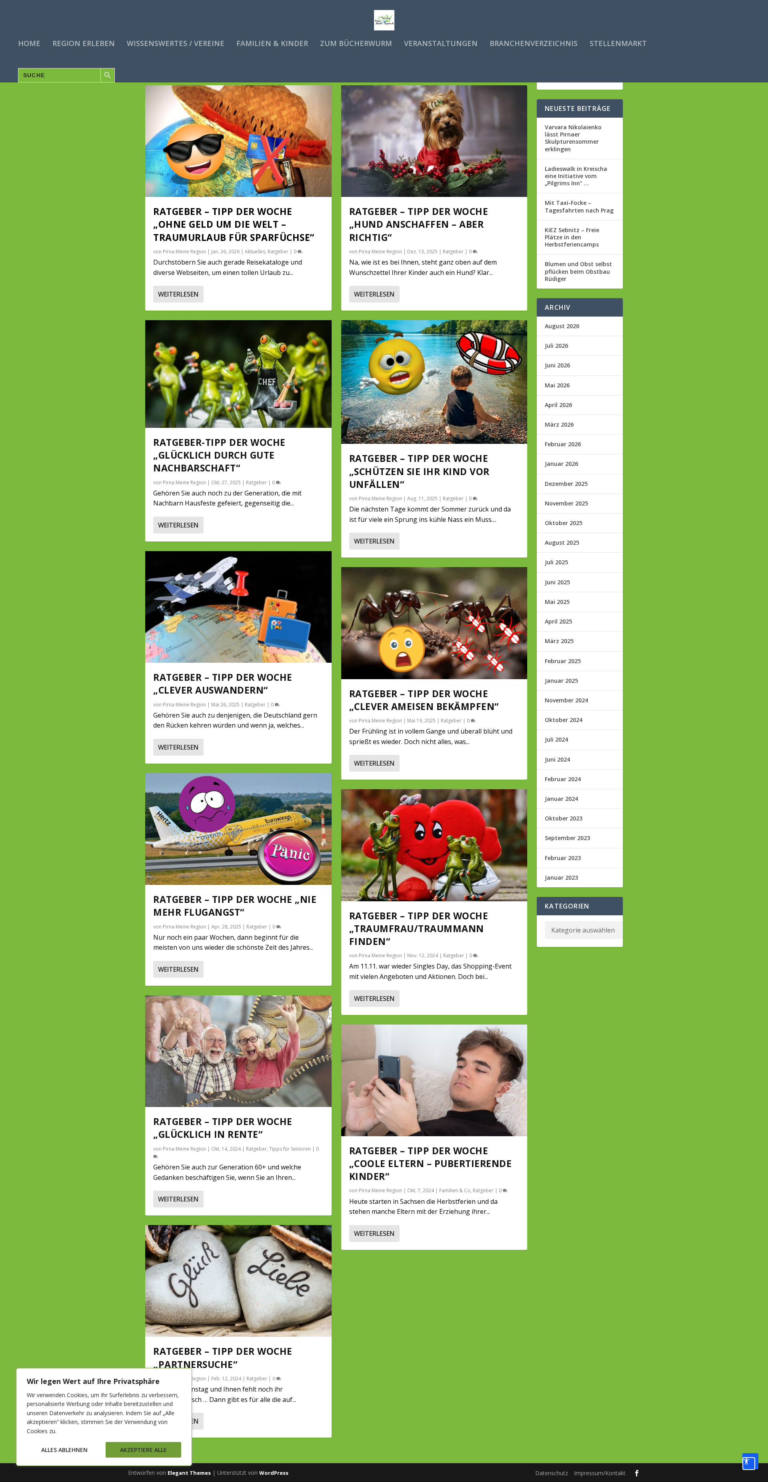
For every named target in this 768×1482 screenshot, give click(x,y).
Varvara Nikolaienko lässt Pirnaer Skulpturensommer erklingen (573, 138)
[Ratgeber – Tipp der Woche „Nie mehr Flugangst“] (238, 829)
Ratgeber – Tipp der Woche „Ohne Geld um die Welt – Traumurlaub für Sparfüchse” (233, 224)
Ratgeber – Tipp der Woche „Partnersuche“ (222, 1357)
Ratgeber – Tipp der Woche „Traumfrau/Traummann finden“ (418, 928)
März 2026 (559, 424)
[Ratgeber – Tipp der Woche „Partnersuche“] (238, 1281)
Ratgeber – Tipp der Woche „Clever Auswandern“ (222, 683)
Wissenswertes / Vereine (175, 44)
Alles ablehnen (64, 1450)
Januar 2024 (561, 798)
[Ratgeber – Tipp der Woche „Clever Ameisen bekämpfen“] (434, 623)
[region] (104, 1417)
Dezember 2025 (566, 483)
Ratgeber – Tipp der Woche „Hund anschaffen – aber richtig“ (418, 224)
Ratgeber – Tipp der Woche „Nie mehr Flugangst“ (234, 905)
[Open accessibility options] (750, 1461)
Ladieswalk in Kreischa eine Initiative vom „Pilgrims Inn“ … (576, 176)
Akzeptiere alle (143, 1450)
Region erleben (83, 44)
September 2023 (567, 838)
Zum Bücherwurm (356, 44)
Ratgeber (278, 251)
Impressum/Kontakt (600, 1473)
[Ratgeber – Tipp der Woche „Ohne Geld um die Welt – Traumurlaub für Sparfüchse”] (238, 141)
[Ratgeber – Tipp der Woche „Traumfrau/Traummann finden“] (434, 845)
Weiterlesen (178, 294)
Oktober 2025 (563, 523)
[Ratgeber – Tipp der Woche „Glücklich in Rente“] (238, 1051)
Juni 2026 (557, 365)
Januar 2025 (561, 680)
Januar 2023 (561, 877)
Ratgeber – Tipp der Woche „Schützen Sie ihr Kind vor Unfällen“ (419, 471)
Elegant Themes (189, 1472)
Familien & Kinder (272, 44)
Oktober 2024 (563, 720)
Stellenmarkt (618, 44)
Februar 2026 (563, 444)
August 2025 (562, 542)
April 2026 (558, 405)
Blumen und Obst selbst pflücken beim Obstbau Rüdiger (578, 271)
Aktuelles (255, 251)
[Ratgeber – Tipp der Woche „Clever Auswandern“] (238, 607)
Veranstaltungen (441, 44)
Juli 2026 (556, 345)
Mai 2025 (557, 602)
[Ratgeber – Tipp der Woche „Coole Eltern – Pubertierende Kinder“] (434, 1080)
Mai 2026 (557, 385)
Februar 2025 (563, 661)
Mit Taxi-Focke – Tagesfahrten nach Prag (579, 206)
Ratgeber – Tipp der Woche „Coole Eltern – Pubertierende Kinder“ (430, 1163)
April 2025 (558, 621)
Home (29, 44)
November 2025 (566, 503)
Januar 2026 (561, 463)
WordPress (273, 1472)
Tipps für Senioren (290, 1148)
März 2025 (559, 641)
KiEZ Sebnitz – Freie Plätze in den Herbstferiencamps (572, 237)
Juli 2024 (556, 739)
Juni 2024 (557, 759)
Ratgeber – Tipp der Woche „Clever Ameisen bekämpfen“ (424, 700)
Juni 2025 (557, 582)
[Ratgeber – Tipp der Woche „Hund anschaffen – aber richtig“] (434, 141)
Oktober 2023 (563, 818)
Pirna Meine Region (184, 251)
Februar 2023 (563, 858)
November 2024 (566, 700)
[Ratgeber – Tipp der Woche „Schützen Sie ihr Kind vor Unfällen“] (434, 382)
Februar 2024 (563, 779)
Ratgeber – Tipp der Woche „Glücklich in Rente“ (222, 1128)
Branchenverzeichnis (534, 44)
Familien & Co (454, 1190)
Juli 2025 (556, 562)
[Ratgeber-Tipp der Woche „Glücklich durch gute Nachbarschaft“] (238, 374)
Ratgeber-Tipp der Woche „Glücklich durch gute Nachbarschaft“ (219, 455)
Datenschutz (551, 1473)
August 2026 (562, 326)
